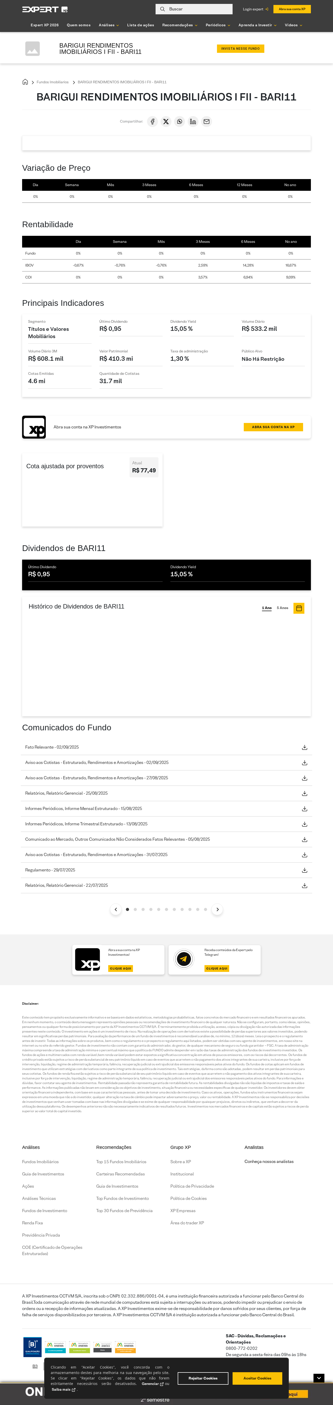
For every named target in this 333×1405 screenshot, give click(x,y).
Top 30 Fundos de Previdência (124, 1210)
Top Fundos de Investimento (122, 1198)
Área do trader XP (187, 1223)
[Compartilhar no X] (166, 121)
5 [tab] (158, 909)
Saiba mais (61, 1389)
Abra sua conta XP (292, 9)
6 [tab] (166, 909)
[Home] (25, 82)
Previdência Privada (41, 1235)
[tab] (298, 608)
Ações (28, 1186)
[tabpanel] (166, 816)
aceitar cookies (257, 1378)
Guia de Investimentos (43, 1174)
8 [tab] (182, 909)
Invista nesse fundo (240, 48)
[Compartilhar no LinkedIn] (193, 121)
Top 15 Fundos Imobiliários (121, 1161)
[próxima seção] (217, 909)
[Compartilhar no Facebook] (152, 121)
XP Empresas (183, 1210)
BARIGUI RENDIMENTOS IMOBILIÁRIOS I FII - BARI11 (121, 82)
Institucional (182, 1174)
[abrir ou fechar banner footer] (318, 1378)
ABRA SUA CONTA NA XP (273, 427)
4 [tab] (150, 909)
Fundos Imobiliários (40, 1161)
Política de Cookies (188, 1198)
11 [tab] (205, 909)
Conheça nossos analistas (269, 1161)
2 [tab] (135, 909)
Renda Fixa (32, 1223)
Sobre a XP (180, 1161)
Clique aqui (120, 968)
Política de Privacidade (192, 1186)
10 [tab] (197, 909)
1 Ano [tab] (267, 607)
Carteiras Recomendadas (120, 1174)
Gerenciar (150, 1383)
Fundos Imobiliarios (52, 82)
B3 (35, 1366)
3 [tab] (143, 909)
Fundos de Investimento (44, 1210)
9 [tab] (190, 909)
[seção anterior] (116, 909)
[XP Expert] (45, 9)
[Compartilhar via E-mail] (206, 121)
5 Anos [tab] (282, 607)
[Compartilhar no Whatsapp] (179, 121)
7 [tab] (174, 909)
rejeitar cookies (203, 1378)
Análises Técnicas (39, 1198)
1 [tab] (127, 909)
